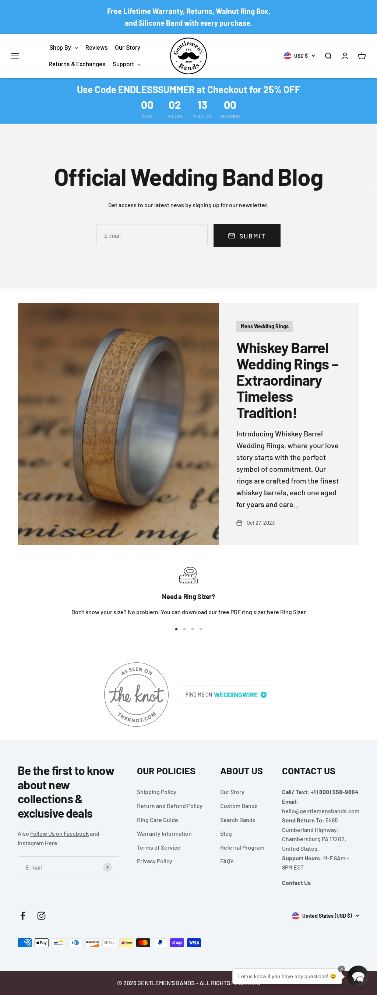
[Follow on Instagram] (41, 916)
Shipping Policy (156, 791)
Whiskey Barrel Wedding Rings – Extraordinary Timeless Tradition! (287, 380)
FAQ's (227, 860)
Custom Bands (239, 805)
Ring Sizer (293, 611)
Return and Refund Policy (169, 805)
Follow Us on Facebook (59, 833)
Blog (226, 833)
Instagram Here (37, 842)
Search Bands (238, 819)
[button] (358, 976)
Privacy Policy (154, 860)
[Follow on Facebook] (23, 916)
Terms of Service (158, 847)
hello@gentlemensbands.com (320, 810)
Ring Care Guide (157, 819)
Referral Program (242, 847)
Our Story (232, 791)
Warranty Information (164, 833)
